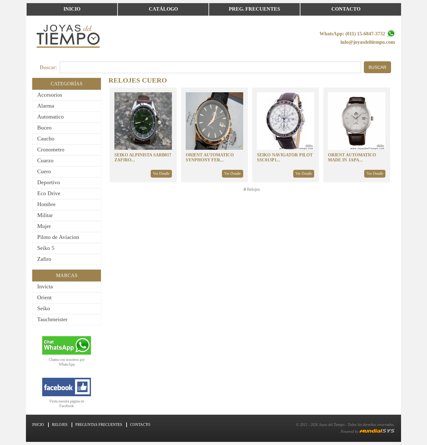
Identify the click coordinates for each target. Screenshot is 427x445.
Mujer (44, 226)
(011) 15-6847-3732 (365, 33)
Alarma (45, 106)
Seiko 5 (45, 248)
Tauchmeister (52, 319)
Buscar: (48, 67)
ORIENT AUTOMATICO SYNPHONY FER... (210, 157)
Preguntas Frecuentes (98, 424)
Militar (45, 215)
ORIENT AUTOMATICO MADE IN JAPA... (352, 157)
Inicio (71, 9)
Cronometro (50, 149)
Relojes (60, 424)
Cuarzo (45, 160)
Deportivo (48, 182)
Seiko (43, 308)
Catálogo (163, 9)
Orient (44, 297)
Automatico (50, 117)
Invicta (45, 286)
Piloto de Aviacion (58, 237)
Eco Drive (48, 193)
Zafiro (44, 259)
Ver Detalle (161, 173)
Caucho (45, 138)
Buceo (44, 127)
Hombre (46, 204)
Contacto (345, 9)
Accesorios (49, 95)
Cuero (44, 171)
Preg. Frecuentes (254, 9)
